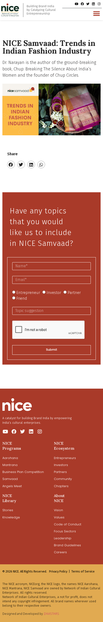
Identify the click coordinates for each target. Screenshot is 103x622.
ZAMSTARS (51, 613)
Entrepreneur (28, 292)
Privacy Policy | (59, 571)
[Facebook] (82, 4)
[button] (96, 13)
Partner (74, 292)
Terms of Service (83, 571)
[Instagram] (99, 4)
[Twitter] (88, 4)
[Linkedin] (93, 4)
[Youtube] (76, 4)
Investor (53, 292)
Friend (21, 298)
